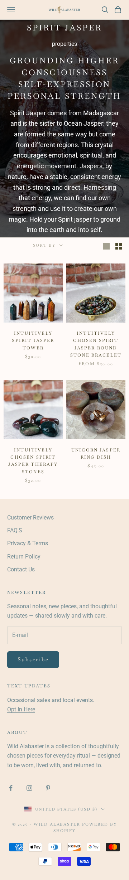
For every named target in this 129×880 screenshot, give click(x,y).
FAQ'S (14, 530)
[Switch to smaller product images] (118, 246)
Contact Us (21, 569)
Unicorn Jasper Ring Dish (95, 453)
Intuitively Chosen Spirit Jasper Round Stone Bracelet (95, 344)
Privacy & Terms (27, 543)
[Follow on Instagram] (29, 788)
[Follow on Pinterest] (48, 788)
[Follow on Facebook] (10, 788)
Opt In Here (21, 709)
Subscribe (33, 659)
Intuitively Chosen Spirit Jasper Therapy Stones (33, 461)
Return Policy (23, 556)
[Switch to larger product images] (106, 246)
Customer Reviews (30, 517)
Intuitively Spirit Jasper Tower (33, 340)
